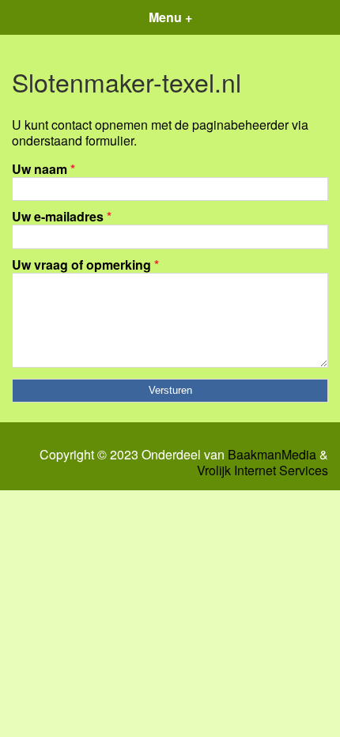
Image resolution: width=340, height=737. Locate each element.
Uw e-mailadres (61, 216)
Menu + (170, 17)
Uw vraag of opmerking (85, 264)
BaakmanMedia (272, 455)
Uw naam (43, 169)
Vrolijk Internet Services (262, 470)
